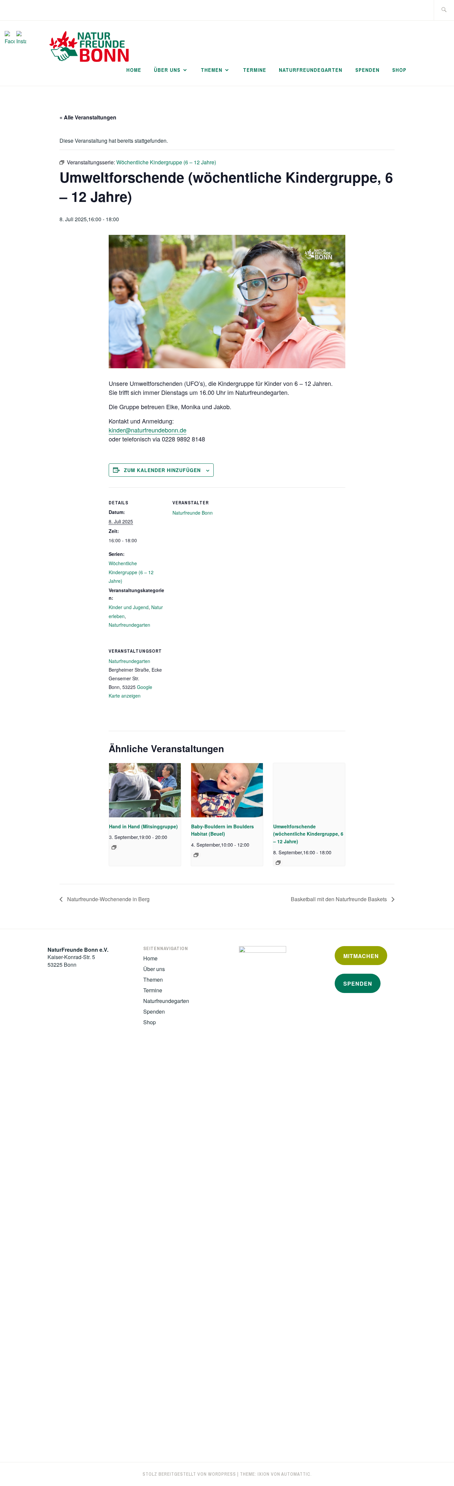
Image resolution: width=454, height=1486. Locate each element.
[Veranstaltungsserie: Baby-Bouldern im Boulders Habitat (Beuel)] (196, 855)
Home (133, 70)
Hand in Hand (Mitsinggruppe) (143, 826)
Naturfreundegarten (310, 70)
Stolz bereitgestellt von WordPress (189, 1474)
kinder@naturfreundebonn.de (147, 429)
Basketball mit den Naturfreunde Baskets (339, 899)
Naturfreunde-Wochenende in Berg (108, 899)
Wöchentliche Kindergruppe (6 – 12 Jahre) (131, 572)
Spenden (367, 70)
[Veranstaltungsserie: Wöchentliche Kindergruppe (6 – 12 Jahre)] (278, 863)
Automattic (295, 1474)
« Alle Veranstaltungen (87, 117)
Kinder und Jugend (129, 607)
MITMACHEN (361, 956)
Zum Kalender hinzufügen (162, 470)
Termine (254, 70)
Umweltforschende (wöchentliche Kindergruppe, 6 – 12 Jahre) (308, 834)
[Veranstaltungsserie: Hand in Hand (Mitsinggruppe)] (114, 847)
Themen (211, 70)
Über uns (167, 70)
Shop (399, 70)
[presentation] (145, 790)
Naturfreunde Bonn (192, 512)
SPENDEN (357, 983)
